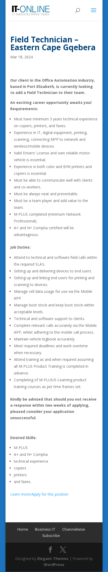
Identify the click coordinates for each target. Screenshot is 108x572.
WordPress (54, 564)
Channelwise (73, 529)
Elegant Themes (52, 558)
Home (22, 529)
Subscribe (51, 535)
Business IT (45, 529)
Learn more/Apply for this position (39, 494)
